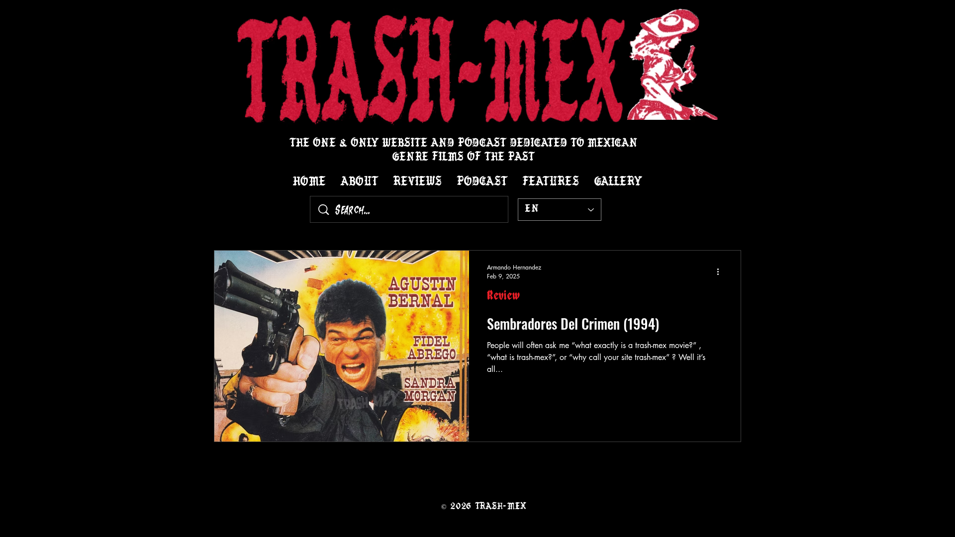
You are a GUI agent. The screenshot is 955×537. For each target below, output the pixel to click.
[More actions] (721, 271)
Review (503, 297)
